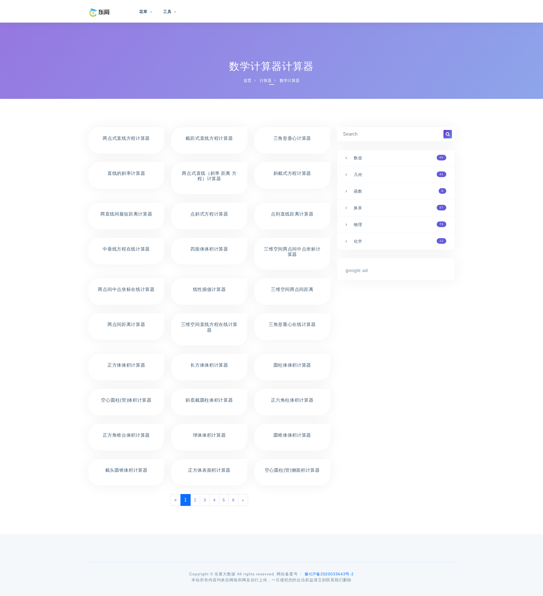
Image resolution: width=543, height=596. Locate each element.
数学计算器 (289, 80)
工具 (167, 11)
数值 (398, 158)
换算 (398, 208)
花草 (143, 11)
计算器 (266, 80)
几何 (398, 174)
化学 (398, 241)
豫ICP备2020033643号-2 (329, 574)
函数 (398, 191)
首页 (247, 80)
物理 (398, 224)
